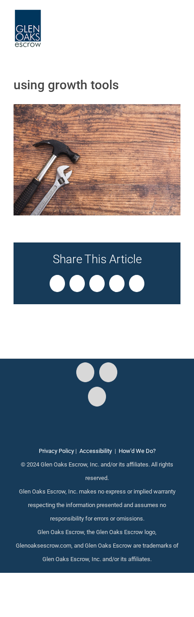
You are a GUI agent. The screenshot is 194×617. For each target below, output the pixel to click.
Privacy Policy (56, 451)
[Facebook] (85, 372)
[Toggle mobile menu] (176, 22)
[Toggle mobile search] (160, 22)
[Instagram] (108, 372)
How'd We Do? (137, 451)
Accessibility (95, 451)
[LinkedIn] (97, 397)
